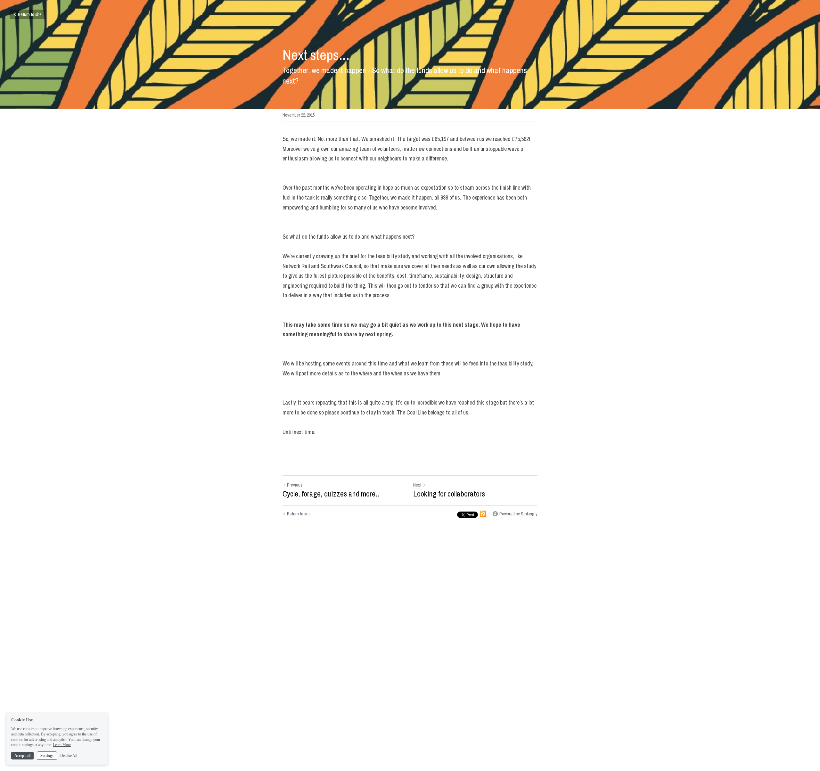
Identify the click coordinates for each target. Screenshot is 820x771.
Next (417, 485)
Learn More (62, 744)
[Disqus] (410, 628)
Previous (294, 485)
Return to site (30, 14)
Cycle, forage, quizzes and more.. (331, 493)
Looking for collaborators (449, 493)
